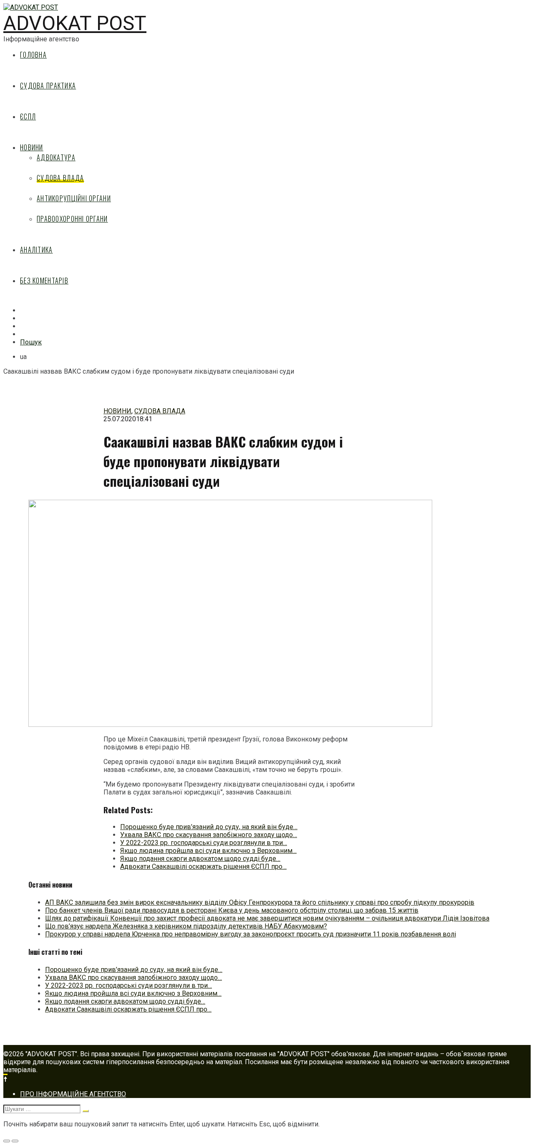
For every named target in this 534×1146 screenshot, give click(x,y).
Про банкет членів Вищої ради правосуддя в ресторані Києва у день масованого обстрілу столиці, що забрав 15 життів (231, 910)
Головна (33, 55)
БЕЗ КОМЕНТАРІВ (44, 281)
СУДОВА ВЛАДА (60, 178)
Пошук (31, 342)
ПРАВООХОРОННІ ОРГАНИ (72, 219)
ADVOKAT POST (74, 23)
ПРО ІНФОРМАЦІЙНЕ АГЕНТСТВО (73, 1094)
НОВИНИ (31, 147)
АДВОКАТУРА (56, 157)
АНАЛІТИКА (36, 250)
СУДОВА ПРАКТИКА (48, 86)
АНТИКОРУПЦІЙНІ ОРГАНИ (74, 198)
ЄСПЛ (28, 116)
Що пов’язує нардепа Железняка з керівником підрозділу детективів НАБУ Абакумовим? (186, 926)
